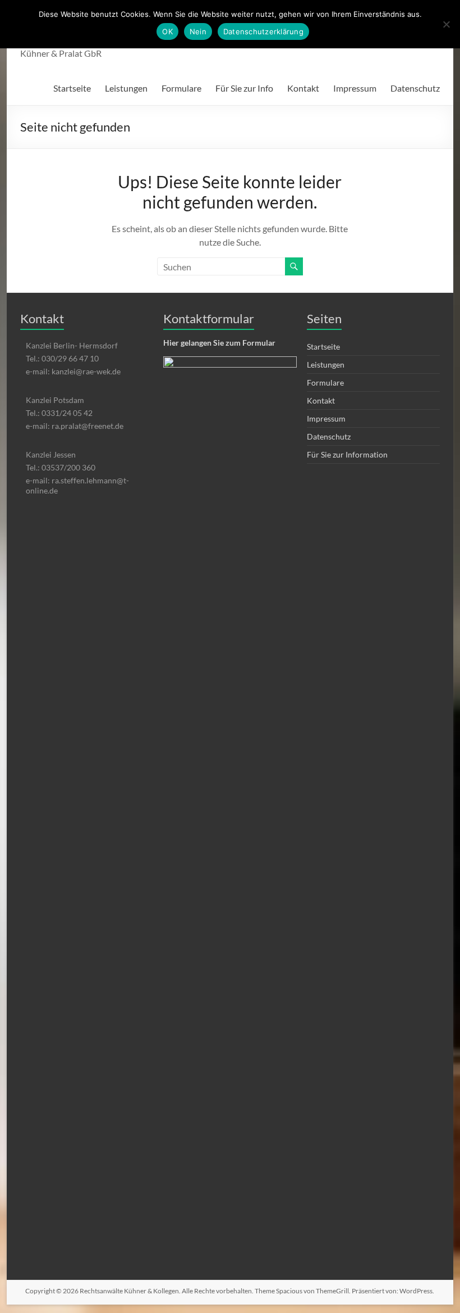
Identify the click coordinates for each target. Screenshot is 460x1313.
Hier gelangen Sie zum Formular (219, 342)
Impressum (354, 88)
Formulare (181, 88)
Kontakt (303, 88)
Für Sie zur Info (244, 88)
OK (167, 31)
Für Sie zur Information (347, 454)
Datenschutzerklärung (263, 31)
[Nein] (446, 24)
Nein (198, 31)
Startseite (72, 88)
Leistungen (126, 88)
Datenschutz (415, 88)
